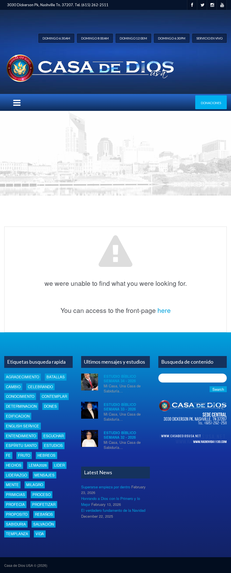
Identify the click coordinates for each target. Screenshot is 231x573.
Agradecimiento (22, 376)
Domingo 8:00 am (95, 38)
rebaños (44, 514)
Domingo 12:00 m (133, 38)
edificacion (18, 416)
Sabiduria (16, 524)
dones (50, 406)
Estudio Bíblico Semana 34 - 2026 (120, 378)
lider (59, 465)
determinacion (21, 406)
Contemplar (54, 396)
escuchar (53, 435)
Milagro (34, 484)
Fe (8, 455)
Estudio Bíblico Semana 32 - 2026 (120, 435)
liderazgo (16, 475)
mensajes (44, 475)
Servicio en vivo (209, 38)
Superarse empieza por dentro (105, 486)
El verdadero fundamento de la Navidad (113, 510)
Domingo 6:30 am (56, 38)
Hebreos (46, 455)
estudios (53, 445)
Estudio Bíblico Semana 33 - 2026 (120, 407)
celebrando (40, 386)
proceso (41, 494)
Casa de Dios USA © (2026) (25, 565)
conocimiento (20, 396)
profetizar (43, 504)
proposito (17, 514)
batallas (55, 376)
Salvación (43, 524)
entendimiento (21, 435)
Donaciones (211, 103)
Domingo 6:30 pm (171, 38)
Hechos (13, 465)
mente (12, 484)
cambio (13, 386)
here (164, 310)
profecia (15, 504)
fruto (24, 455)
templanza (17, 533)
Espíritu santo (21, 445)
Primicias (15, 494)
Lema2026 (38, 465)
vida (39, 533)
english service (22, 426)
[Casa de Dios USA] (89, 67)
